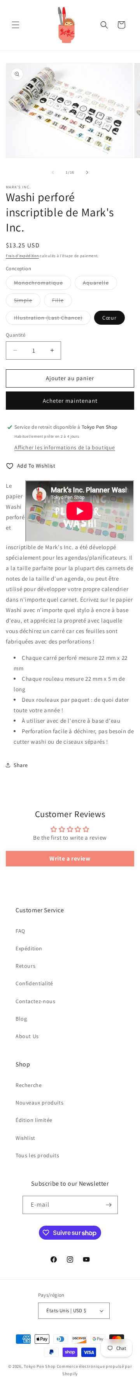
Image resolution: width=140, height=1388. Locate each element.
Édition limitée (34, 1120)
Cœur (109, 317)
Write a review (69, 858)
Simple (27, 301)
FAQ (20, 930)
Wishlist (25, 1137)
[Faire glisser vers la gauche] (52, 172)
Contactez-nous (35, 1001)
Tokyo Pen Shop (40, 1366)
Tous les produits (37, 1155)
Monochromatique (42, 284)
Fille (62, 301)
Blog (21, 1018)
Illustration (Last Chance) (52, 319)
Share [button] (21, 765)
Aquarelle (100, 284)
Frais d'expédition (22, 255)
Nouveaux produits (39, 1102)
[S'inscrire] (108, 1205)
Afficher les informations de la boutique (64, 447)
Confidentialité (34, 983)
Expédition (29, 948)
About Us (27, 1036)
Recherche (29, 1085)
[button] (15, 24)
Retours (25, 965)
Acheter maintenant (70, 400)
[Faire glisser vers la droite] (87, 172)
